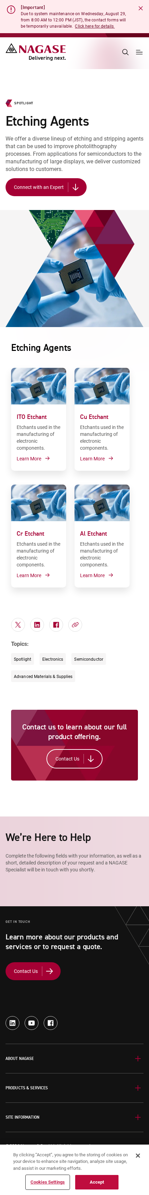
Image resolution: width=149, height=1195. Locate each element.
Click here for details (95, 26)
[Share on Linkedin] (37, 625)
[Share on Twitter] (18, 625)
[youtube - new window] (31, 1023)
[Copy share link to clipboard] (75, 625)
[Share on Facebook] (56, 625)
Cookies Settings (47, 1182)
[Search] (125, 52)
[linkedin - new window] (12, 1023)
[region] (74, 1170)
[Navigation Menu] (139, 52)
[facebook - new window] (51, 1023)
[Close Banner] (140, 8)
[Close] (138, 1155)
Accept (97, 1182)
